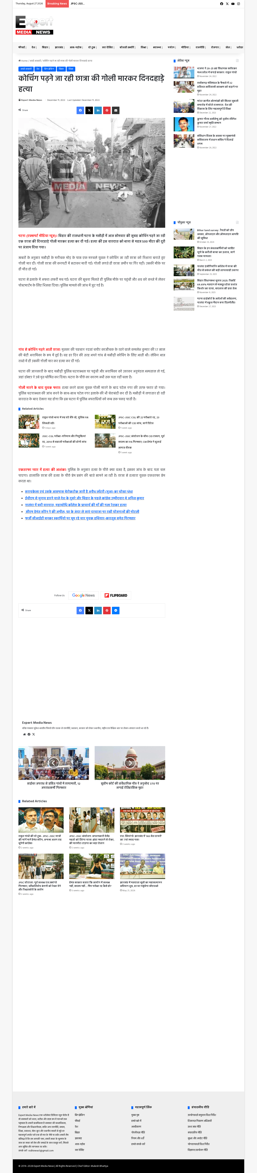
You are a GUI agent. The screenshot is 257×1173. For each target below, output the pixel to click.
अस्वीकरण (136, 1127)
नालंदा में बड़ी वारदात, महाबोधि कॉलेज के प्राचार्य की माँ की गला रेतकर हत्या (76, 505)
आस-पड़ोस (75, 47)
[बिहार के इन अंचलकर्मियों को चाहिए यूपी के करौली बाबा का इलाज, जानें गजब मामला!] (184, 252)
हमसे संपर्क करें (138, 1144)
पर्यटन (171, 47)
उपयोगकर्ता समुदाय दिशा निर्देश (202, 1115)
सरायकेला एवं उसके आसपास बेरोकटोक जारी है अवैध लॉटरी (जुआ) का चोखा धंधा (79, 492)
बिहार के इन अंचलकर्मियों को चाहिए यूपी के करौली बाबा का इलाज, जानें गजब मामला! (216, 252)
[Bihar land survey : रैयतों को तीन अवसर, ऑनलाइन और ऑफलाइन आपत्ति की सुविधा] (184, 234)
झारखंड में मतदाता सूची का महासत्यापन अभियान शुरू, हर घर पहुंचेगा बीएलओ (141, 884)
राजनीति (200, 47)
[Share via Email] (115, 110)
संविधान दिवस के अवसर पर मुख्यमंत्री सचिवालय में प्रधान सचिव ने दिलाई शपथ (216, 140)
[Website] (24, 734)
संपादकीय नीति (195, 1133)
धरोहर (240, 47)
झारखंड (59, 47)
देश (33, 47)
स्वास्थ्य (157, 47)
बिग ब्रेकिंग (49, 69)
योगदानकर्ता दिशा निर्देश (199, 1144)
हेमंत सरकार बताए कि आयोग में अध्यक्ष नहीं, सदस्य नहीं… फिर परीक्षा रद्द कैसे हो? (90, 884)
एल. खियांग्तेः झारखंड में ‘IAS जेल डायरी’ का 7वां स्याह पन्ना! (141, 838)
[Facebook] (80, 110)
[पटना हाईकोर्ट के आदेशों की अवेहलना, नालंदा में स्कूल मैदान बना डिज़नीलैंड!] (184, 304)
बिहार (45, 47)
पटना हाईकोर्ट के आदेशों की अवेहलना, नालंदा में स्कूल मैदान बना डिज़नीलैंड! (217, 301)
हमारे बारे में (136, 1121)
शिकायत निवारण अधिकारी (200, 1121)
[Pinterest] (107, 110)
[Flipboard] (116, 595)
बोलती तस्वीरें (127, 47)
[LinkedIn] (98, 110)
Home (24, 61)
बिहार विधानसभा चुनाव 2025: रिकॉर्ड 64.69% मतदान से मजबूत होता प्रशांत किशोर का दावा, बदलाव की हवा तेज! (217, 285)
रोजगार (215, 47)
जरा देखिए (107, 47)
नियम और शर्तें (137, 1139)
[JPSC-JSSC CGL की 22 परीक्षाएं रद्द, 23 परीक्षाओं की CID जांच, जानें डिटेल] (105, 422)
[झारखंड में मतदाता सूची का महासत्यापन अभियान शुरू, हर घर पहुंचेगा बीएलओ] (142, 866)
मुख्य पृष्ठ (135, 1115)
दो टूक (91, 47)
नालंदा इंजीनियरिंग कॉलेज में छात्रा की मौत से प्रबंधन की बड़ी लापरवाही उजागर (218, 268)
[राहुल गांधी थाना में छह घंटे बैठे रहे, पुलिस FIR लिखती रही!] (29, 422)
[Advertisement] (167, 20)
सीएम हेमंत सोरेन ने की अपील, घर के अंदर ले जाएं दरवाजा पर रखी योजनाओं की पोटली (82, 512)
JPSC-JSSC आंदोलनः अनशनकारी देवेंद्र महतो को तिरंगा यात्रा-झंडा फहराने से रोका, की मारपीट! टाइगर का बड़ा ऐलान (91, 840)
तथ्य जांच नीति (194, 1127)
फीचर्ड (21, 47)
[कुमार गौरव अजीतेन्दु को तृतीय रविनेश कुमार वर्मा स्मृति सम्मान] (184, 124)
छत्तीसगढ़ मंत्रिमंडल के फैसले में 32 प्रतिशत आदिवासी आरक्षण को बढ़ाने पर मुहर (217, 87)
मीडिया (185, 47)
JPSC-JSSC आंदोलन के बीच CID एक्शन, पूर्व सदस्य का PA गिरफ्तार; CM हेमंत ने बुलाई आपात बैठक (130, 3)
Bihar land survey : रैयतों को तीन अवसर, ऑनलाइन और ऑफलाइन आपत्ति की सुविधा (218, 234)
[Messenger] (115, 610)
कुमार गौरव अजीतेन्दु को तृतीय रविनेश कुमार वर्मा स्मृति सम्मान (216, 121)
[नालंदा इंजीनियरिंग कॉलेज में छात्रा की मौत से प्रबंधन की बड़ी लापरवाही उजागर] (184, 270)
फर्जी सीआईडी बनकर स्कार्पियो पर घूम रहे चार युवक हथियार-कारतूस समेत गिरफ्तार (80, 518)
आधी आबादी (35, 61)
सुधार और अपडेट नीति (197, 1139)
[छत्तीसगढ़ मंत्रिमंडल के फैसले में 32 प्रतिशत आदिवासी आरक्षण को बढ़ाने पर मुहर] (184, 87)
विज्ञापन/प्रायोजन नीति (198, 1150)
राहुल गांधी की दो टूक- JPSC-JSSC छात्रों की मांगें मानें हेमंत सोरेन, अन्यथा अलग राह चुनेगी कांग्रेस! (40, 840)
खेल (228, 47)
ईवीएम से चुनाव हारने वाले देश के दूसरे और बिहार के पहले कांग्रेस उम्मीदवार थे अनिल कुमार (84, 498)
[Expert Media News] (34, 25)
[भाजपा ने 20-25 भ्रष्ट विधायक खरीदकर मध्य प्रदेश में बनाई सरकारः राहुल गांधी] (184, 72)
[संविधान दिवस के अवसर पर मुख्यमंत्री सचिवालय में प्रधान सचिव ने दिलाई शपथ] (184, 141)
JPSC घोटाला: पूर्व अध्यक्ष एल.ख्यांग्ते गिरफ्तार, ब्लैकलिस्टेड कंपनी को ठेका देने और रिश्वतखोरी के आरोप (39, 886)
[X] (89, 110)
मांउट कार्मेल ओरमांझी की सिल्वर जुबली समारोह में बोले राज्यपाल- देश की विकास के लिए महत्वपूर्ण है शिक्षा (217, 105)
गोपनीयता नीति (138, 1133)
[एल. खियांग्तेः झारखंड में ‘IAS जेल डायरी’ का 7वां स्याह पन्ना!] (142, 820)
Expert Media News (31, 100)
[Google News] (83, 595)
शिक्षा (143, 47)
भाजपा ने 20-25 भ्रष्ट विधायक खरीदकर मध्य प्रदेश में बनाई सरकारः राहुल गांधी (217, 70)
